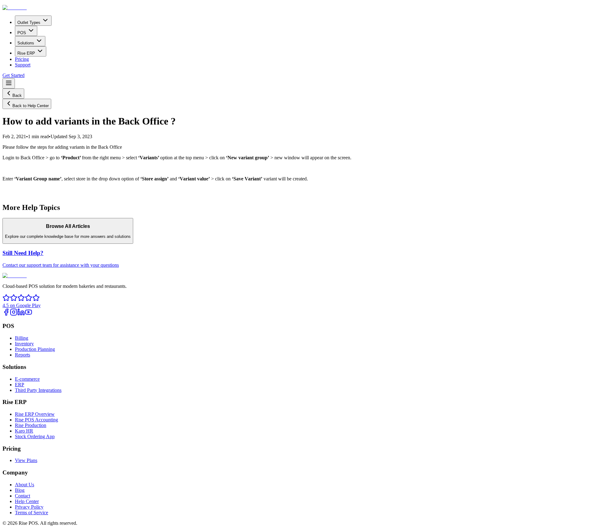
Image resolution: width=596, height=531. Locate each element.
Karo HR (24, 430)
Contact (22, 495)
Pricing (22, 59)
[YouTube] (28, 314)
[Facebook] (6, 314)
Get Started (13, 75)
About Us (24, 484)
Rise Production (30, 425)
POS (21, 32)
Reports (22, 354)
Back (17, 95)
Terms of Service (31, 512)
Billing (21, 338)
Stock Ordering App (35, 436)
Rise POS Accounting (36, 419)
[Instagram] (13, 314)
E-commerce (27, 379)
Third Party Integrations (38, 390)
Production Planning (35, 349)
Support (22, 64)
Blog (20, 490)
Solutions (25, 43)
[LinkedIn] (21, 314)
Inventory (24, 343)
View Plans (26, 460)
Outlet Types (28, 22)
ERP (19, 384)
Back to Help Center (30, 105)
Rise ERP (26, 53)
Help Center (27, 501)
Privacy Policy (29, 507)
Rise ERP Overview (35, 414)
